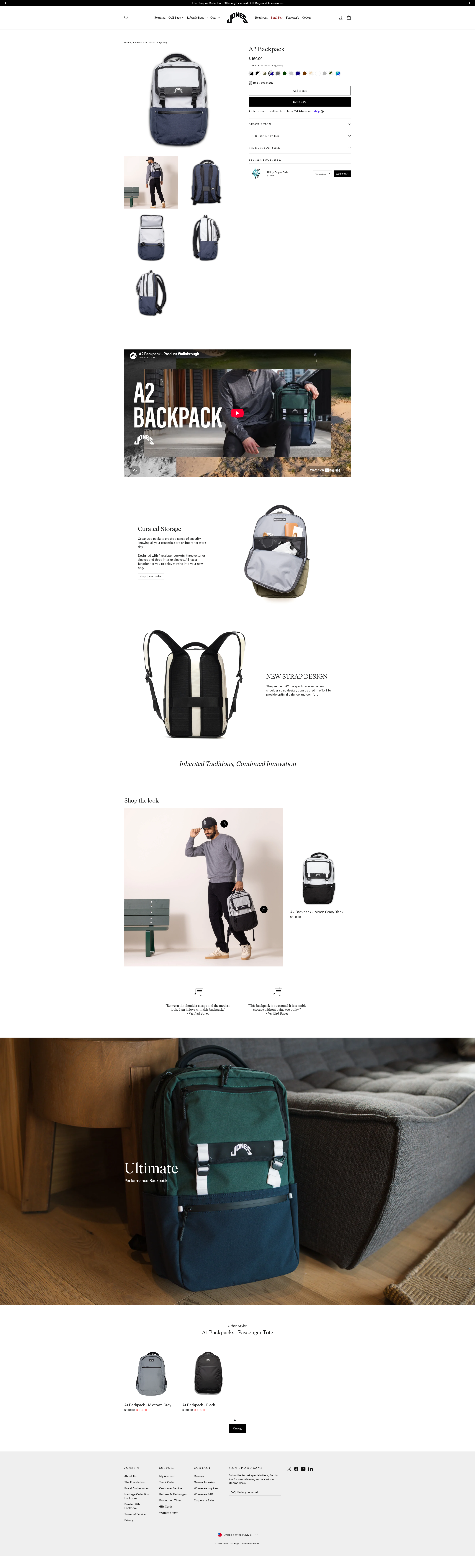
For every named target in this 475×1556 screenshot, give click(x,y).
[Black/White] (258, 74)
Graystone (324, 73)
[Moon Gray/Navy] (272, 74)
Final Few (277, 17)
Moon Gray (291, 73)
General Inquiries (204, 1482)
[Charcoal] (278, 74)
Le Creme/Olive (264, 73)
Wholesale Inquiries (206, 1488)
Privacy (129, 1520)
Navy (297, 73)
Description (260, 124)
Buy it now (299, 101)
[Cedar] (305, 74)
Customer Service (170, 1488)
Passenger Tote (255, 1332)
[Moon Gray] (292, 74)
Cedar (304, 73)
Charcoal (277, 73)
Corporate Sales (204, 1500)
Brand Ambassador (136, 1488)
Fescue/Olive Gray (317, 73)
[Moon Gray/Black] (252, 74)
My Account (167, 1476)
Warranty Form (168, 1512)
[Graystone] (325, 74)
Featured (160, 17)
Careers (199, 1476)
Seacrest (337, 73)
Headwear (261, 17)
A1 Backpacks (218, 1332)
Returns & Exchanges (173, 1494)
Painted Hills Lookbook (132, 1506)
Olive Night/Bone (331, 73)
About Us (130, 1476)
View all (237, 1428)
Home (127, 42)
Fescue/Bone (311, 73)
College (306, 17)
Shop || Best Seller (151, 576)
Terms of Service (135, 1514)
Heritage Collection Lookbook (136, 1496)
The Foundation (134, 1482)
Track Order (166, 1482)
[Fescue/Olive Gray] (318, 74)
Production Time (264, 147)
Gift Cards (166, 1506)
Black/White (257, 73)
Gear (213, 17)
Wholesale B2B (203, 1494)
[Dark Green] (285, 74)
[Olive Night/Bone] (332, 74)
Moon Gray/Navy (271, 73)
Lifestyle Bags (196, 17)
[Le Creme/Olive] (265, 74)
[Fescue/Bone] (312, 74)
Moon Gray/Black (251, 73)
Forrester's (292, 17)
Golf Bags (174, 17)
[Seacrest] (338, 74)
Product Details (264, 136)
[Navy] (298, 74)
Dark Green (284, 73)
